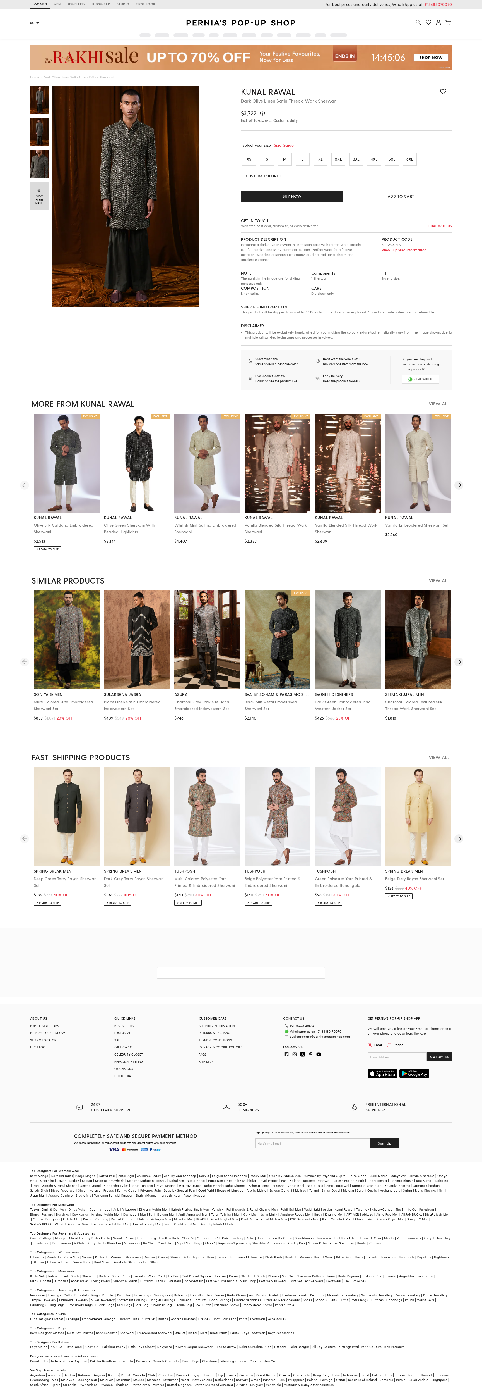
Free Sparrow (226, 1347)
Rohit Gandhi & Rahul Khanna (55, 1185)
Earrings (54, 1295)
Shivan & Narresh (421, 1176)
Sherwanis (133, 1257)
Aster (250, 1238)
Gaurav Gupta (190, 1185)
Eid (85, 1361)
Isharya (60, 1238)
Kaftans (209, 1257)
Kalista (87, 1180)
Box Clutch (203, 1305)
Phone (398, 1045)
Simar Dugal (331, 1190)
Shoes (307, 1300)
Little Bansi (74, 1347)
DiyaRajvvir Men (437, 1214)
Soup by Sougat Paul (180, 1190)
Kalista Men (71, 1219)
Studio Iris (83, 1195)
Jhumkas (184, 1300)
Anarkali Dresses (183, 1319)
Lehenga (72, 1319)
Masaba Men (184, 1219)
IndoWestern (193, 1281)
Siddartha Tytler (116, 1185)
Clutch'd (188, 1238)
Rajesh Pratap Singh (349, 1180)
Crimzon (375, 1243)
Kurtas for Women (108, 1257)
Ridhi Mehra (378, 1176)
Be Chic (149, 1243)
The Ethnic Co (406, 1209)
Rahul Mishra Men (274, 1219)
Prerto (362, 1243)
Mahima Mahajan (140, 1180)
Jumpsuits (388, 1257)
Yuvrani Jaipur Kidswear (194, 1347)
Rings (95, 1295)
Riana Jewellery (409, 1238)
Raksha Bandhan (103, 1361)
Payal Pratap (268, 1180)
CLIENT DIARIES (125, 1076)
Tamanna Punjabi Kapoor (113, 1195)
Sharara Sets (180, 1257)
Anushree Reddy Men (296, 1214)
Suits (115, 1276)
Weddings (228, 1361)
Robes (233, 1276)
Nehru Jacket (58, 1276)
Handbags (394, 1300)
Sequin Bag (183, 1305)
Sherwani (89, 1276)
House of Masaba (230, 1190)
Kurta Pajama (348, 1276)
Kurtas (104, 1276)
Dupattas (424, 1257)
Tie (346, 1281)
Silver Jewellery (103, 1300)
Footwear (333, 1281)
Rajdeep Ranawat (317, 1180)
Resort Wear (323, 1257)
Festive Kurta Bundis (221, 1281)
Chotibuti (92, 1347)
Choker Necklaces (247, 1300)
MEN (57, 4)
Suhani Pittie (317, 1243)
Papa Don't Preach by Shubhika (232, 1180)
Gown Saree (82, 1262)
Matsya (300, 1190)
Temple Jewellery (43, 1300)
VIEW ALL (439, 403)
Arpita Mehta (257, 1190)
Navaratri (126, 1361)
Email (378, 1045)
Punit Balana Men (162, 1214)
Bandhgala (425, 1276)
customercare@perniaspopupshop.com (320, 1036)
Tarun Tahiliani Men (225, 1214)
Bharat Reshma (41, 1214)
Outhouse (204, 1238)
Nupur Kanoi (196, 1180)
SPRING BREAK (41, 1224)
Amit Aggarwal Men (193, 1214)
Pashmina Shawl (226, 1305)
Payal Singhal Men (224, 1219)
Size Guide (284, 145)
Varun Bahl (296, 1185)
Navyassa (164, 1347)
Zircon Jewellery (407, 1295)
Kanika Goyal (127, 1190)
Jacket (180, 1333)
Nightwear (442, 1257)
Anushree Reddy (149, 1176)
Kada (296, 1300)
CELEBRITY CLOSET (128, 1054)
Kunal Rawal (268, 91)
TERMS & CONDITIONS (215, 1040)
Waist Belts (425, 1300)
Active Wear (314, 1281)
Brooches (359, 1281)
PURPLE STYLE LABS (44, 1026)
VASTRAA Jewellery (229, 1238)
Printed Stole (284, 1305)
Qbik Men (250, 1214)
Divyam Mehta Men (153, 1209)
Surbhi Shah (39, 1190)
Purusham (426, 1209)
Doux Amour (61, 1243)
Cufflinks (147, 1281)
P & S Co (56, 1347)
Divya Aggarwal (63, 1190)
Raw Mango (39, 1176)
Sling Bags (56, 1305)
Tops (196, 1257)
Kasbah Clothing (95, 1219)
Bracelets (81, 1295)
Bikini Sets (344, 1257)
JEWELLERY (76, 4)
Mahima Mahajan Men (154, 1219)
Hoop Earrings (220, 1300)
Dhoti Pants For (224, 1319)
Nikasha (279, 1185)
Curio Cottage (41, 1238)
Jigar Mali (37, 1195)
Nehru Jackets (106, 1333)
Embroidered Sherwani (154, 1333)
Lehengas (37, 1257)
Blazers (273, 1276)
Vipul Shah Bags (189, 1243)
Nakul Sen (176, 1180)
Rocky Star (258, 1176)
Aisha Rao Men (387, 1214)
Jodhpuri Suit (372, 1276)
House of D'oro (370, 1238)
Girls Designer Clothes (47, 1319)
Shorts (246, 1276)
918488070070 (438, 4)
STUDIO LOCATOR (43, 1040)
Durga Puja (190, 1361)
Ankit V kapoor (124, 1209)
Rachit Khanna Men (329, 1214)
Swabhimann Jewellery (313, 1238)
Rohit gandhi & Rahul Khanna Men (252, 1209)
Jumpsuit (61, 1281)
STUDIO (123, 4)
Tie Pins (173, 1276)
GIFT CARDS (123, 1047)
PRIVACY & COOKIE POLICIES (221, 1047)
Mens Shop (248, 1281)
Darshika (62, 1214)
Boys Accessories (281, 1333)
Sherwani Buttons (310, 1276)
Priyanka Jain (150, 1190)
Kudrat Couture (123, 1219)
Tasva (34, 1209)
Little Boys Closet (141, 1347)
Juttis (344, 1300)
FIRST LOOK (145, 4)
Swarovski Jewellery (377, 1295)
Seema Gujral (90, 1185)
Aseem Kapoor (195, 1195)
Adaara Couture (60, 1195)
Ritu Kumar (424, 1180)
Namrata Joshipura (367, 1185)
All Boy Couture (324, 1347)
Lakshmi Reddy (113, 1347)
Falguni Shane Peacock (229, 1176)
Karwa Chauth (250, 1361)
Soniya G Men (417, 1219)
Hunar (261, 1238)
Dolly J (204, 1176)
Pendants (317, 1295)
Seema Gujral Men (390, 1219)
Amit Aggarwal (337, 1185)
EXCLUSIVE (122, 1033)
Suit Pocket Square (196, 1276)
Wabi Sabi (312, 1209)
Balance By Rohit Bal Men (110, 1224)
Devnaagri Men (134, 1214)
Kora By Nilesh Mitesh (217, 1224)
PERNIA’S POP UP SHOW (47, 1033)
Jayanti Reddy (68, 1180)
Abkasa (367, 1214)
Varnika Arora (123, 1238)
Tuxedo (390, 1276)
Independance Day (65, 1361)
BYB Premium (394, 1347)
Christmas (210, 1361)
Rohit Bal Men (291, 1209)
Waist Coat (156, 1276)
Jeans (331, 1276)
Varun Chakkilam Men (181, 1224)
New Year (271, 1361)
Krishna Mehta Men (105, 1214)
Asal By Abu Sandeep (180, 1176)
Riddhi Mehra (377, 1180)
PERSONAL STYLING (128, 1061)
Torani (314, 1190)
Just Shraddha (345, 1238)
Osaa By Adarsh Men (285, 1176)
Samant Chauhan (426, 1185)
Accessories (79, 1281)
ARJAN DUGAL (411, 1214)
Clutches (377, 1300)
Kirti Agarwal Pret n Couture (360, 1347)
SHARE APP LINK (439, 1056)
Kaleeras (180, 1295)
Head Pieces (215, 1295)
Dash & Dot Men (54, 1209)
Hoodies (220, 1276)
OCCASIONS (123, 1068)
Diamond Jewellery (73, 1300)
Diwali (35, 1361)
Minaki (389, 1238)
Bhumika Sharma (398, 1185)
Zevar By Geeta (281, 1238)
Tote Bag (142, 1305)
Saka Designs (300, 1347)
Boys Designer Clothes (47, 1333)
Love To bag (146, 1238)
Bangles (108, 1295)
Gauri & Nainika (42, 1180)
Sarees (87, 1257)
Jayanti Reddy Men (147, 1224)
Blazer (192, 1333)
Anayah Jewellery (437, 1238)
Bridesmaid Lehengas (246, 1257)
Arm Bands (257, 1295)
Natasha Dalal (62, 1176)
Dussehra (143, 1361)
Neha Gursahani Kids (255, 1347)
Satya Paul (107, 1176)
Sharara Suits (129, 1319)
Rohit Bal (442, 1180)
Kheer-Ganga (382, 1209)
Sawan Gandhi (280, 1190)
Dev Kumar (80, 1214)
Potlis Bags (359, 1300)
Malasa (348, 1190)
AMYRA (210, 1243)
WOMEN (40, 4)
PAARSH (202, 1219)
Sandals (321, 1300)
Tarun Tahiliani (142, 1185)
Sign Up (385, 1143)
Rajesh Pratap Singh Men (190, 1209)
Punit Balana (290, 1180)
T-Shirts (259, 1276)
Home (34, 77)
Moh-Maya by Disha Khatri (89, 1238)
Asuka (327, 1209)
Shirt (203, 1333)
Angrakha (406, 1276)
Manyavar (398, 1176)
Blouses (38, 1262)
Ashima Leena (259, 1185)
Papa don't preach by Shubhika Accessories (251, 1243)
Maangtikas (163, 1295)
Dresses (149, 1257)
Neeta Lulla (315, 1185)
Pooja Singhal (85, 1176)
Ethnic (161, 1281)
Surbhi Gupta (367, 1190)
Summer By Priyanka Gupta (325, 1176)
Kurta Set (149, 1319)
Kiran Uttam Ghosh (109, 1180)
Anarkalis (54, 1257)
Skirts (359, 1257)
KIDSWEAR (101, 4)
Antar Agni (126, 1176)
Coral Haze (166, 1243)
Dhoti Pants (274, 1257)
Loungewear (100, 1281)
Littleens (280, 1347)
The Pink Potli (169, 1238)
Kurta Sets (71, 1257)
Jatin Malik (269, 1214)
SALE (118, 1040)
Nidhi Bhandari (109, 1243)
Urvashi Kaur (171, 1195)
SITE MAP (206, 1061)
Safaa (407, 1190)
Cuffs (68, 1295)
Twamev (362, 1209)
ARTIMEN (352, 1214)
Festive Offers (148, 1262)
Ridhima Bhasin (401, 1180)
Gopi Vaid (206, 1190)
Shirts (75, 1276)
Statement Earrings (132, 1300)
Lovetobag (41, 1243)
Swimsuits (406, 1257)
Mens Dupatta (40, 1281)
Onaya (442, 1176)
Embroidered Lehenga (99, 1319)
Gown (163, 1257)
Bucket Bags (104, 1305)
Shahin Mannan (147, 1195)
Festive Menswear (272, 1281)
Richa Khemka (426, 1190)
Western (174, 1281)
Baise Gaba (358, 1176)
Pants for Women (298, 1257)
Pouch (409, 1300)
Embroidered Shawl (257, 1305)
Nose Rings (142, 1295)
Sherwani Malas (125, 1281)
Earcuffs (196, 1295)
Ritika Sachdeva (342, 1243)
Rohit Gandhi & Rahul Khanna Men (348, 1219)
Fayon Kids (38, 1347)
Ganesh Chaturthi (166, 1361)
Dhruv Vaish (77, 1209)
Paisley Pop (296, 1243)
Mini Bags (124, 1305)
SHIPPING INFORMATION (217, 1026)
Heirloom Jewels (294, 1295)
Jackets (372, 1257)
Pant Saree (102, 1262)
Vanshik (218, 1209)
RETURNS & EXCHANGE (215, 1033)
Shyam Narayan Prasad (96, 1190)
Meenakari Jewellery (342, 1295)
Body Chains (236, 1295)
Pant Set (296, 1281)
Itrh (442, 1190)
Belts (333, 1300)
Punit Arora (249, 1219)
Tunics (221, 1257)
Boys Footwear (253, 1333)
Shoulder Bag (161, 1305)
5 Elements (132, 1243)
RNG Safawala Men (304, 1219)
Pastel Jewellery (435, 1295)
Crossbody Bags (80, 1305)
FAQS (203, 1054)
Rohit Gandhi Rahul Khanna (225, 1185)
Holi (46, 1361)
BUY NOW (292, 196)
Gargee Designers (46, 1219)
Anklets (274, 1295)
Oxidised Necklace (278, 1300)
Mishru (161, 1180)
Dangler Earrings (162, 1300)
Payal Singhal (166, 1185)
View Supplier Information (404, 250)
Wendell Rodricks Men (71, 1224)
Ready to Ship (124, 1262)
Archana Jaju (390, 1190)
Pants (126, 1276)
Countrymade (100, 1209)
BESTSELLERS (124, 1026)
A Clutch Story (85, 1243)
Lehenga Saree (58, 1262)
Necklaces (37, 1295)
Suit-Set (288, 1276)
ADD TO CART (401, 196)
